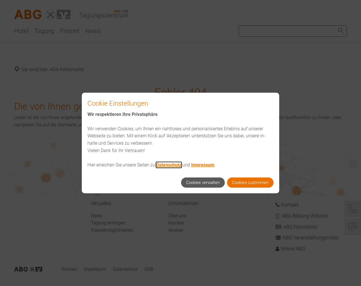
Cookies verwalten (203, 182)
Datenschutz (168, 165)
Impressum (202, 165)
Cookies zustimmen (250, 182)
